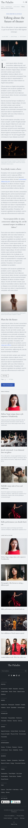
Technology (4, 713)
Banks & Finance (5, 763)
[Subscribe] (25, 671)
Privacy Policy (20, 816)
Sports (3, 700)
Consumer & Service (20, 763)
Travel (3, 769)
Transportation (11, 718)
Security (15, 721)
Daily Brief (8, 789)
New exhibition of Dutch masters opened (12, 633)
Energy (12, 763)
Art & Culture (23, 36)
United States (4, 691)
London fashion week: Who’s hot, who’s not (13, 657)
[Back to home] (7, 2)
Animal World (14, 731)
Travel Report (12, 773)
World (10, 691)
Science (3, 726)
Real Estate (21, 760)
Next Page (5, 375)
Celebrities (15, 750)
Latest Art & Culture (6, 535)
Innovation (3, 721)
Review (8, 792)
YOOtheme (14, 812)
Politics (3, 684)
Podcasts (14, 747)
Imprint (16, 818)
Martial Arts (4, 704)
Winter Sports (21, 707)
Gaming (20, 721)
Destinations (4, 773)
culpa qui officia (6, 345)
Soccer (8, 707)
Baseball (17, 704)
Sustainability (4, 776)
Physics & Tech (14, 734)
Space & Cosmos (5, 731)
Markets (9, 760)
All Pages (11, 379)
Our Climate (22, 731)
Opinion (3, 789)
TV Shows (8, 747)
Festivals (20, 747)
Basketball (13, 707)
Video (21, 789)
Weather (19, 776)
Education (15, 689)
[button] (23, 2)
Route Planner (4, 779)
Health (10, 689)
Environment (22, 734)
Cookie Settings (8, 818)
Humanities (4, 737)
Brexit (14, 691)
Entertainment (5, 742)
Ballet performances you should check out (12, 609)
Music (10, 750)
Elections (3, 694)
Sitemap (22, 818)
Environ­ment (4, 689)
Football (23, 704)
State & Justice (21, 691)
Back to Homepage (8, 385)
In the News (16, 789)
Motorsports (11, 704)
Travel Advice (12, 776)
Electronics (19, 718)
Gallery (3, 792)
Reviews (9, 721)
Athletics (3, 707)
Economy (21, 689)
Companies (15, 760)
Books (21, 750)
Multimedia (4, 718)
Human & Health (5, 734)
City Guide (19, 773)
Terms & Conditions (9, 816)
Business (3, 756)
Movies (3, 747)
